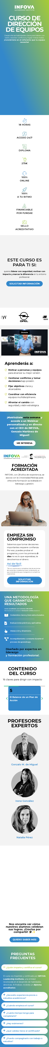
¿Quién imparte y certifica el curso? (24, 967)
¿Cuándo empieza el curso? (20, 1005)
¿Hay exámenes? (15, 1023)
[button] (6, 698)
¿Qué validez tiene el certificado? (23, 1031)
